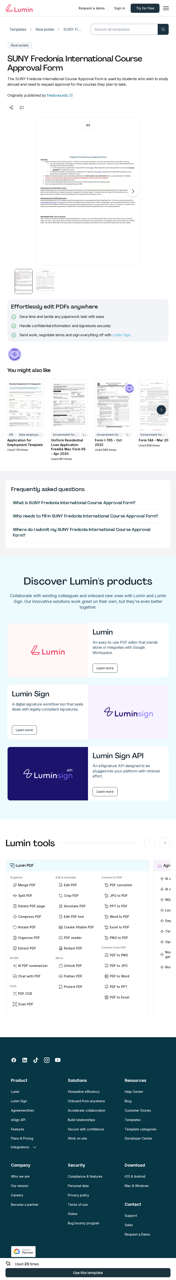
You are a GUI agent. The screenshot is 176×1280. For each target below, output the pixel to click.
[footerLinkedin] (25, 1060)
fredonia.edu (57, 95)
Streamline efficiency (84, 1092)
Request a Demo (137, 1234)
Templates (17, 29)
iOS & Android (135, 1176)
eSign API (18, 1120)
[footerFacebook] (13, 1060)
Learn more (105, 668)
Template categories (141, 1129)
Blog (128, 1101)
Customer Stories (138, 1110)
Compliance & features (85, 1176)
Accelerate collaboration (86, 1110)
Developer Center (138, 1138)
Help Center (134, 1092)
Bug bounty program (83, 1223)
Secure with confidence (86, 1129)
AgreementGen (22, 1110)
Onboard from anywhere (86, 1101)
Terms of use (78, 1204)
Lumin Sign (121, 335)
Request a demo (92, 8)
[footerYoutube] (57, 1060)
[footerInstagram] (47, 1060)
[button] (24, 281)
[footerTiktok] (35, 1060)
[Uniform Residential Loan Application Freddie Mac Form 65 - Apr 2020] (69, 405)
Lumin (15, 1092)
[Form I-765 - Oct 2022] (113, 405)
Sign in (119, 8)
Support (131, 1215)
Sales (129, 1225)
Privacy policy (78, 1195)
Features (17, 1129)
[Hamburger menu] (165, 8)
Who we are (20, 1176)
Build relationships (81, 1120)
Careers (17, 1195)
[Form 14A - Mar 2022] (157, 405)
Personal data (78, 1186)
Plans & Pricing (22, 1138)
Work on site (77, 1138)
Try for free (145, 8)
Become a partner (24, 1204)
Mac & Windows (137, 1186)
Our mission (19, 1186)
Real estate (45, 29)
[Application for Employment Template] (25, 405)
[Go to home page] (19, 8)
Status (72, 1214)
